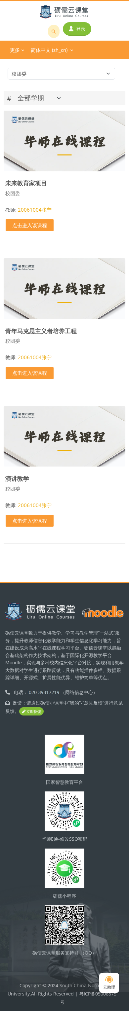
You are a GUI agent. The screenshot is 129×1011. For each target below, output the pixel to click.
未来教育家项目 (26, 183)
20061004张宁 (35, 209)
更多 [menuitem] (15, 50)
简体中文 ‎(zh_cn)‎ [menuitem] (49, 50)
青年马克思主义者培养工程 (41, 331)
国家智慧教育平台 (64, 782)
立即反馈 (33, 711)
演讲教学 (17, 478)
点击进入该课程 (29, 225)
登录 (80, 29)
